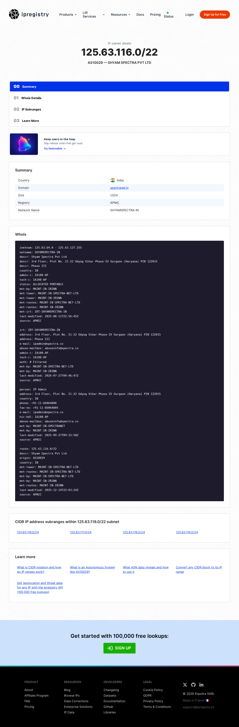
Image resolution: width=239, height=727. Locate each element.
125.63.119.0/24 (187, 532)
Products (66, 14)
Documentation (114, 701)
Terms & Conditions (157, 707)
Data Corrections (76, 701)
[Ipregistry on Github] (193, 686)
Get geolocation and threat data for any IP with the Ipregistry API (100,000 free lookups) (40, 587)
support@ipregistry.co (198, 707)
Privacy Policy (153, 701)
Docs (140, 14)
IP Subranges (27, 109)
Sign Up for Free (215, 14)
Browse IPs (72, 695)
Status (168, 16)
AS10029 (95, 63)
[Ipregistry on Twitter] (185, 686)
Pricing (155, 14)
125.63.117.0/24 (80, 532)
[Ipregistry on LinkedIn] (201, 686)
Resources (119, 14)
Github (108, 707)
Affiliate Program (36, 695)
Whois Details (27, 97)
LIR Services (89, 14)
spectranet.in (119, 188)
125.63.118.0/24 (134, 532)
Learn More (26, 120)
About (28, 690)
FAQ (27, 701)
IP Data (69, 712)
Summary (25, 86)
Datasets (110, 695)
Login (189, 14)
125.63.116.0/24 (28, 532)
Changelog (111, 690)
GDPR (147, 695)
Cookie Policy (153, 690)
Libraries (110, 712)
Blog (67, 690)
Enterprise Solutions (78, 707)
